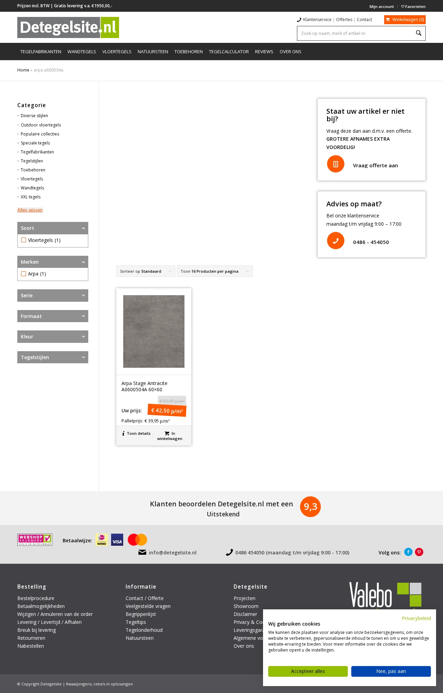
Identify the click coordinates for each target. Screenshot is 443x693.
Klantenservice (317, 19)
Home (23, 70)
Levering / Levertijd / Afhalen (49, 622)
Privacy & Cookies (254, 622)
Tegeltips (136, 622)
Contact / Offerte (145, 598)
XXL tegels (30, 197)
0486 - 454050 (371, 241)
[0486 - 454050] (335, 240)
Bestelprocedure (35, 598)
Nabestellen (30, 646)
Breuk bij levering (36, 630)
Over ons (244, 646)
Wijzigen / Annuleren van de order (55, 614)
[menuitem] (382, 6)
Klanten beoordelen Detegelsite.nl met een (221, 503)
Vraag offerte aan (375, 165)
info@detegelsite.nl (173, 552)
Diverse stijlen (34, 116)
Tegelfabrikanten (37, 152)
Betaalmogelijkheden (41, 606)
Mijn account (382, 6)
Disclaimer (245, 614)
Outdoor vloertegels (41, 125)
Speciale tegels (35, 143)
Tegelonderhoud (144, 630)
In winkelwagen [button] (169, 436)
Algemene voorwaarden (260, 638)
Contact (364, 19)
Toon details (138, 433)
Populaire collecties (40, 134)
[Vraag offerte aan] (335, 163)
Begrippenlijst (141, 614)
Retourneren (32, 638)
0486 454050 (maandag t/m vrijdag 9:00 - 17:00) (292, 552)
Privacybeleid (416, 618)
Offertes (344, 19)
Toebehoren (33, 170)
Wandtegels (32, 188)
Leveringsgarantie (253, 630)
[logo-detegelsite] (68, 27)
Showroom (246, 606)
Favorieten (415, 6)
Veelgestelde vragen (148, 606)
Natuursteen (140, 638)
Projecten (244, 598)
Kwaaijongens (78, 683)
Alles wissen (30, 210)
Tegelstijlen (32, 161)
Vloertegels (32, 179)
